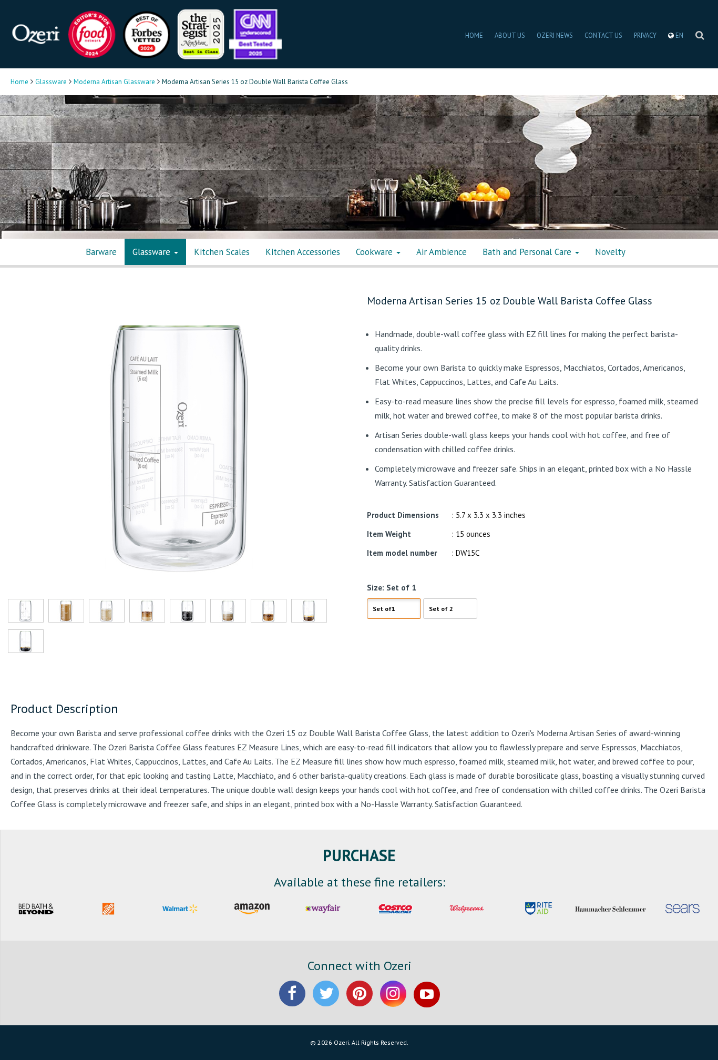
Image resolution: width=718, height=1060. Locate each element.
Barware (101, 252)
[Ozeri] (37, 33)
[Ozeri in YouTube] (427, 1002)
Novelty (610, 252)
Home (19, 81)
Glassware (51, 81)
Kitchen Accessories (302, 252)
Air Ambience (441, 252)
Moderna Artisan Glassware (114, 81)
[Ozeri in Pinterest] (359, 1002)
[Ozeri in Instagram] (393, 1002)
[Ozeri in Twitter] (326, 1002)
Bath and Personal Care (528, 252)
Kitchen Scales (222, 252)
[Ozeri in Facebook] (292, 1002)
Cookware (375, 252)
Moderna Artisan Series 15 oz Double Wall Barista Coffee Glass (509, 301)
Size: (375, 588)
